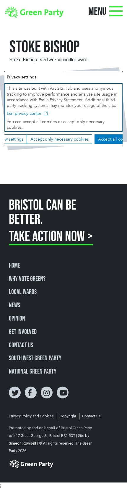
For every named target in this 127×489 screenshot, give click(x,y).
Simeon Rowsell (22, 443)
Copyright (68, 416)
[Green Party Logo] (34, 12)
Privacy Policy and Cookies (31, 416)
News (14, 305)
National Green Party (32, 372)
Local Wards (23, 292)
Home (14, 266)
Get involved (23, 332)
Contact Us (21, 345)
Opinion (17, 319)
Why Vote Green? (27, 279)
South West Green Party (35, 358)
